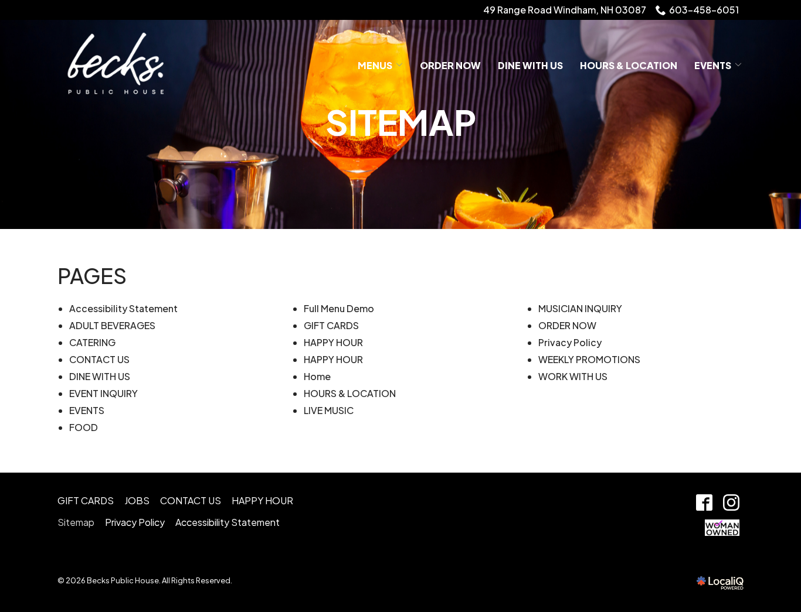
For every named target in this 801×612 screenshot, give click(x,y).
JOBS (137, 500)
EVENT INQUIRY (103, 393)
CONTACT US (99, 359)
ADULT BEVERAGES (112, 325)
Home (317, 376)
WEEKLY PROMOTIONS (589, 359)
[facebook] (704, 502)
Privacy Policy (570, 342)
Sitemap (400, 121)
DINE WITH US (530, 65)
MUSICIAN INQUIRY (580, 308)
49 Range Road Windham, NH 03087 (564, 10)
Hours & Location (628, 65)
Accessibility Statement (123, 308)
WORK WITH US (572, 376)
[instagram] (731, 502)
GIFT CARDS (331, 325)
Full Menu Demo (339, 308)
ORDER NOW (450, 65)
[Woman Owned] (722, 528)
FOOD (83, 427)
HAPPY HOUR (333, 342)
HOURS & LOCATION (350, 393)
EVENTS (712, 65)
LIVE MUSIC (329, 410)
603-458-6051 (704, 10)
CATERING (92, 342)
